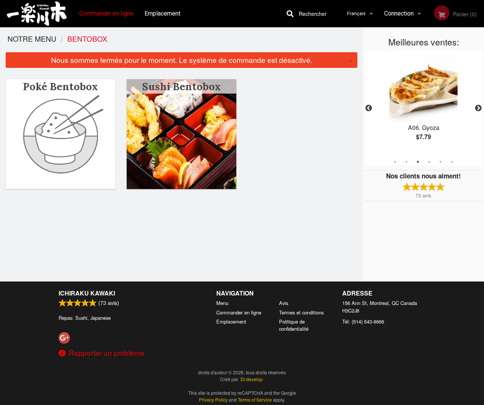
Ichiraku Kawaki (87, 293)
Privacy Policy (213, 399)
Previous (368, 108)
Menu (222, 302)
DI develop (251, 379)
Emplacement (162, 13)
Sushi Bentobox (181, 86)
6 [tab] (452, 162)
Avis (283, 302)
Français (356, 13)
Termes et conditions (301, 312)
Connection (399, 13)
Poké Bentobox (60, 86)
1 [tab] (395, 162)
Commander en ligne (106, 13)
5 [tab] (440, 162)
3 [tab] (418, 162)
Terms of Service (255, 399)
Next (478, 108)
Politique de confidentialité (294, 325)
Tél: (363, 321)
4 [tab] (429, 162)
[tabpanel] (423, 104)
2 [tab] (406, 162)
